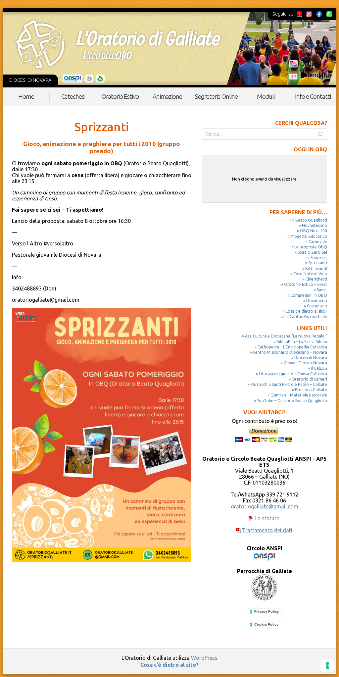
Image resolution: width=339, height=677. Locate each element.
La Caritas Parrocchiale (305, 316)
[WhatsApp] (329, 14)
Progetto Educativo (308, 236)
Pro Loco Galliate (311, 390)
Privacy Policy (266, 611)
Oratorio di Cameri (309, 379)
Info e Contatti (313, 96)
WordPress (204, 658)
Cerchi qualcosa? (301, 123)
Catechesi (73, 96)
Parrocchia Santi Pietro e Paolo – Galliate (289, 384)
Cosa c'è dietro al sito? (169, 665)
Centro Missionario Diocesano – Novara (290, 352)
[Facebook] (319, 14)
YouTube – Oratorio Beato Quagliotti (292, 400)
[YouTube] (299, 14)
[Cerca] (320, 134)
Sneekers (319, 257)
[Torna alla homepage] (118, 44)
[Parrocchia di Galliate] (89, 79)
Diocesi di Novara (310, 357)
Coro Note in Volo (310, 274)
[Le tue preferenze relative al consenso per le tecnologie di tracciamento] (327, 665)
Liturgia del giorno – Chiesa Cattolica (293, 374)
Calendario (315, 74)
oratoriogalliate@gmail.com (264, 506)
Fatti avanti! (316, 268)
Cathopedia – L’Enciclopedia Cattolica (292, 347)
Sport (322, 289)
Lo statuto (267, 518)
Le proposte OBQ (310, 247)
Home (26, 96)
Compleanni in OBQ (308, 295)
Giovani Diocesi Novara (305, 363)
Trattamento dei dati (267, 530)
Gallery (310, 63)
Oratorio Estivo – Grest (305, 284)
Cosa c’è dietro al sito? (306, 311)
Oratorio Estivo (120, 96)
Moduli (265, 96)
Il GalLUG (319, 368)
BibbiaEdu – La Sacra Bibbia (301, 341)
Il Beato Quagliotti (309, 220)
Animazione (167, 96)
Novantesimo (314, 225)
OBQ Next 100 (313, 231)
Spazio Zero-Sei (312, 252)
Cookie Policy (266, 624)
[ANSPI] (73, 79)
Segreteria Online (216, 96)
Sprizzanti (317, 263)
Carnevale (318, 241)
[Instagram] (309, 14)
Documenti (316, 300)
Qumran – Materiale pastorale (298, 395)
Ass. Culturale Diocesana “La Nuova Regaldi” (286, 336)
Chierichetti (316, 279)
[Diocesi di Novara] (100, 79)
